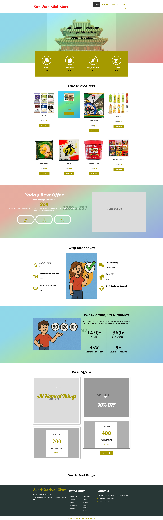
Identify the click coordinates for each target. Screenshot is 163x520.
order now (44, 126)
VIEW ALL (57, 452)
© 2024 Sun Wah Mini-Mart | (76, 518)
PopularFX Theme (90, 518)
